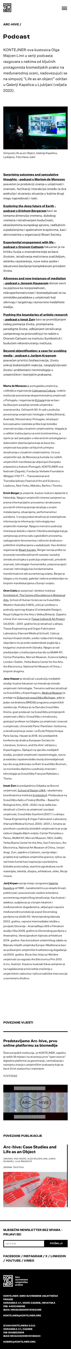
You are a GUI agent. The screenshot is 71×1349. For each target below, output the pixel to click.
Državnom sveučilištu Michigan (36, 697)
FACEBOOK (11, 1256)
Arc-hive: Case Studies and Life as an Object (29, 1149)
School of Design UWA (31, 790)
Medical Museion (52, 692)
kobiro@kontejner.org (19, 1341)
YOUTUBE (13, 1260)
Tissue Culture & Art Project (48, 619)
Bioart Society (27, 550)
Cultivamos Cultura (43, 390)
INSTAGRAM (32, 1256)
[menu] (64, 8)
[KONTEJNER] (7, 7)
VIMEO (29, 1260)
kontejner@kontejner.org (22, 1315)
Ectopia (40, 400)
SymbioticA (40, 795)
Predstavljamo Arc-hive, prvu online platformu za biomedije (30, 1043)
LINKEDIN (58, 1256)
